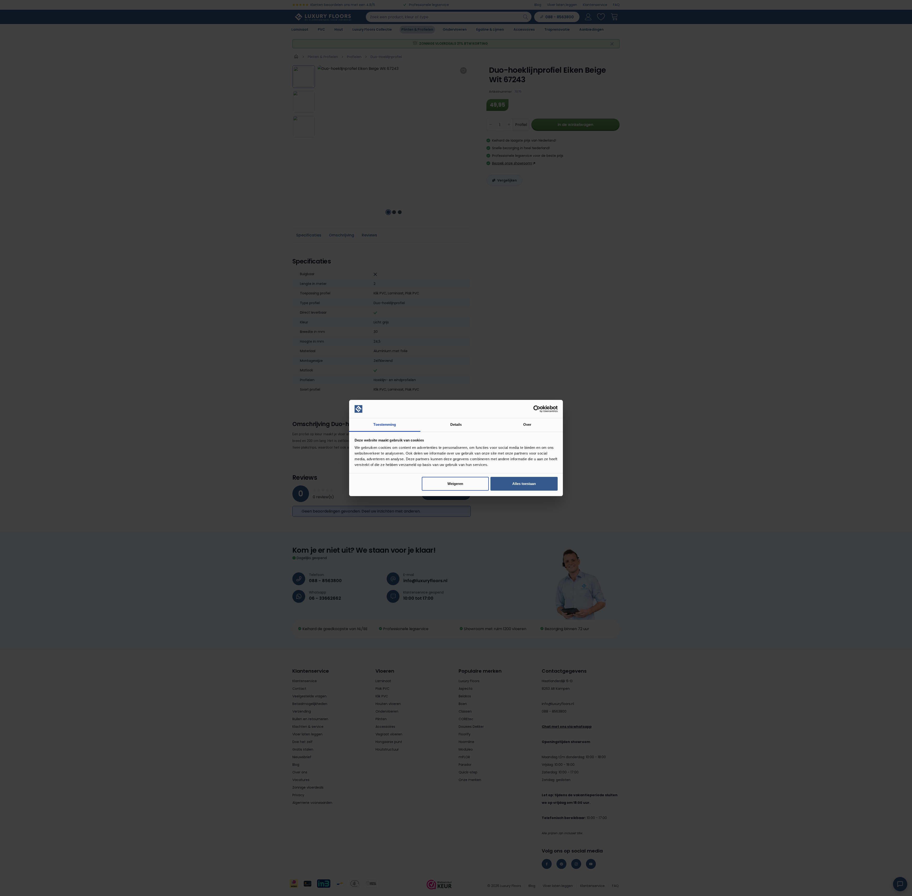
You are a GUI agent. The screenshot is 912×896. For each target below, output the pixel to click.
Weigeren (455, 484)
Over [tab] (527, 424)
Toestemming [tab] (384, 424)
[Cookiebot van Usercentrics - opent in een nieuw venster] (537, 408)
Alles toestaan (524, 484)
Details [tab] (456, 424)
